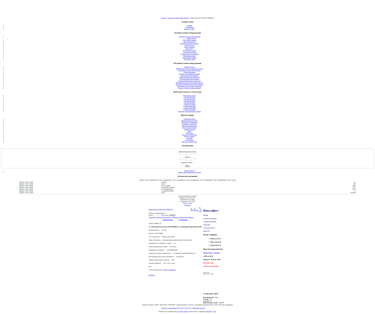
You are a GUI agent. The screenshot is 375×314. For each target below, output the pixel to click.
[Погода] (206, 272)
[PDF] (192, 210)
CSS (214, 311)
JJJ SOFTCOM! (182, 311)
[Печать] (196, 210)
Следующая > (183, 220)
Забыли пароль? (189, 170)
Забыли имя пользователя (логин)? (189, 172)
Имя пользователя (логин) (187, 151)
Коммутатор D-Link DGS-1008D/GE (161, 209)
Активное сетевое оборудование (178, 18)
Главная (163, 18)
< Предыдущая (167, 220)
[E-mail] (200, 211)
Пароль (187, 157)
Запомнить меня (186, 162)
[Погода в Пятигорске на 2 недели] (208, 273)
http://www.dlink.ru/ (170, 270)
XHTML (208, 311)
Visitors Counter (188, 203)
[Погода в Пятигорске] (204, 270)
